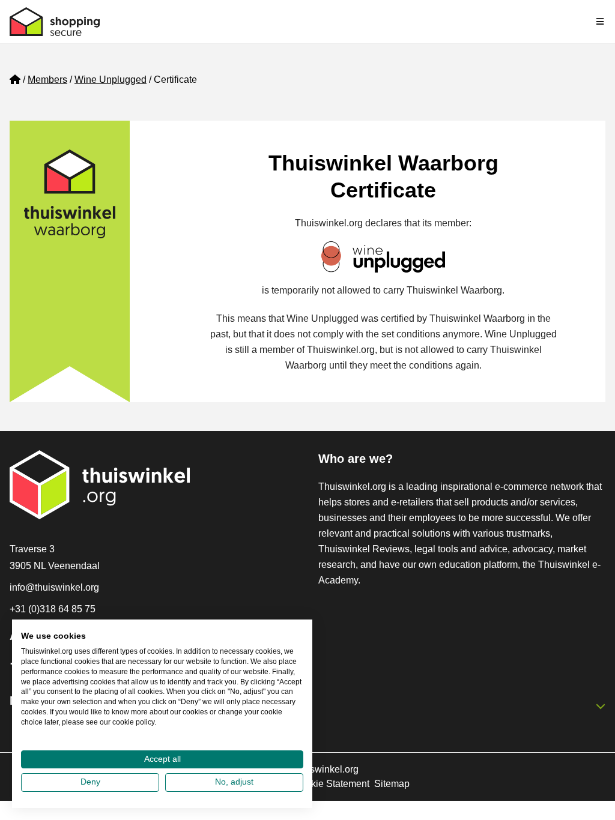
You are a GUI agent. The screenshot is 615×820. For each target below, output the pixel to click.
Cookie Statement (331, 784)
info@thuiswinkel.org (54, 587)
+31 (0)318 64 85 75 (52, 609)
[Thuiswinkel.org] (55, 21)
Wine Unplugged (110, 79)
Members (47, 79)
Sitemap (392, 784)
